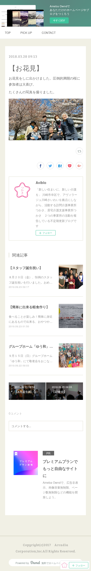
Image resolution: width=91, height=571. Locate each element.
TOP (8, 32)
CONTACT (49, 32)
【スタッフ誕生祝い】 (26, 267)
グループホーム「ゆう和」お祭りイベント (41, 346)
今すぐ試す (59, 20)
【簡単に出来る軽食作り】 (29, 306)
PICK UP (26, 32)
